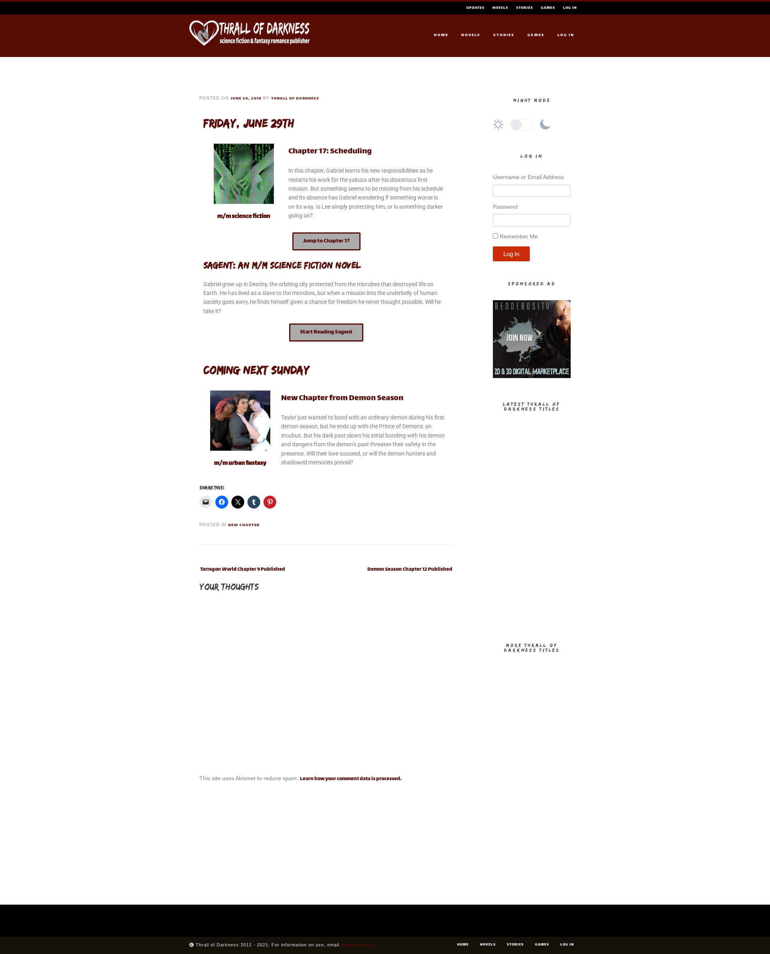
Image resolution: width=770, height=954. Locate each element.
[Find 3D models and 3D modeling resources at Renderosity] (532, 376)
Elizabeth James (358, 945)
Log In (570, 8)
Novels (500, 8)
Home (441, 35)
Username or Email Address (528, 177)
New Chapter (243, 525)
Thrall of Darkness (295, 98)
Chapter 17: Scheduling (330, 151)
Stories (524, 8)
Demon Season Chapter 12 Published (409, 569)
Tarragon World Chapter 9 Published (242, 569)
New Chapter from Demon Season (342, 398)
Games (548, 8)
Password (505, 206)
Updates (475, 8)
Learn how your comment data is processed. (351, 779)
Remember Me (519, 236)
